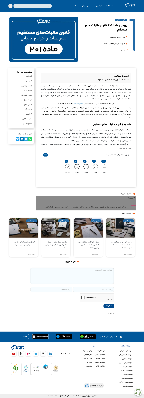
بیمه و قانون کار (26, 95)
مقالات (75, 6)
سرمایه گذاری (27, 109)
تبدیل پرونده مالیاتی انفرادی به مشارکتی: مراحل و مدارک (24, 243)
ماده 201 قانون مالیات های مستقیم (113, 79)
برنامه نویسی (27, 90)
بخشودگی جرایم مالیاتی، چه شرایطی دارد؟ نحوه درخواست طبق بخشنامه (121, 245)
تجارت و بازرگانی (26, 100)
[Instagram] (43, 353)
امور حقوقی (28, 81)
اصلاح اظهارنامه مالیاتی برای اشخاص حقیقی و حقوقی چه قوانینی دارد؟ (89, 245)
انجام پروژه (98, 6)
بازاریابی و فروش (26, 85)
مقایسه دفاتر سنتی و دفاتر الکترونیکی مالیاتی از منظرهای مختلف (56, 245)
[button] (30, 139)
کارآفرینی (29, 114)
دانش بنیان (28, 104)
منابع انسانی (27, 123)
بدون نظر (122, 50)
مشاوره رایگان (86, 6)
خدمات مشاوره (111, 6)
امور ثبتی (29, 76)
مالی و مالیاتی (121, 20)
